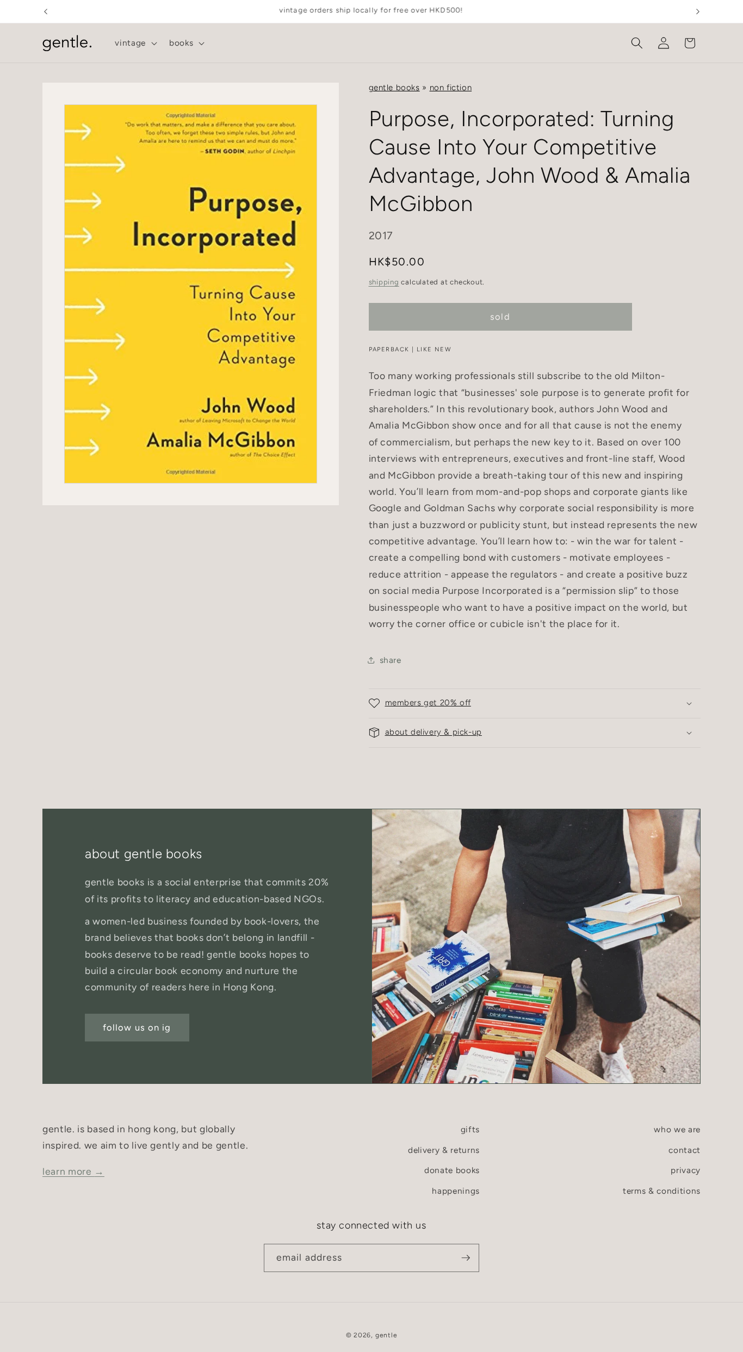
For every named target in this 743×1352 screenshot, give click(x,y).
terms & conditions (662, 1191)
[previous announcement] (46, 11)
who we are (677, 1129)
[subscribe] (466, 1258)
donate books (452, 1170)
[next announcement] (698, 11)
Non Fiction (451, 87)
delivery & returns (444, 1150)
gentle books (394, 87)
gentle (386, 1335)
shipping (384, 281)
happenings (456, 1191)
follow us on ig (137, 1027)
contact (684, 1150)
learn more (73, 1171)
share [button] (390, 660)
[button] (135, 42)
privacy (686, 1170)
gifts (470, 1129)
